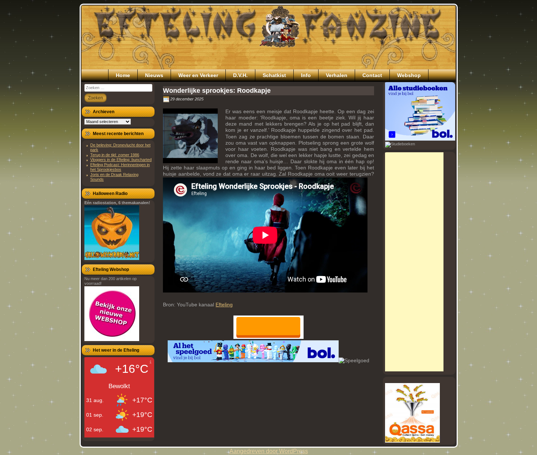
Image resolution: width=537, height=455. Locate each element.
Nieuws (154, 75)
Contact (372, 75)
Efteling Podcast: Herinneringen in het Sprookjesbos (120, 167)
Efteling (224, 304)
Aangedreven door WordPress (268, 451)
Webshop (409, 75)
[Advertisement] (414, 261)
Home (123, 75)
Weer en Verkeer (198, 75)
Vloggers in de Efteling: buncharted (121, 159)
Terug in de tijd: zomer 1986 (114, 155)
